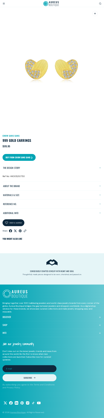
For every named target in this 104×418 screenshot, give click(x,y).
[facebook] (10, 231)
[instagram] (27, 403)
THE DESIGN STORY (11, 167)
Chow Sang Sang (11, 135)
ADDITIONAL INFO (11, 213)
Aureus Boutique (18, 412)
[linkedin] (16, 403)
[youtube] (39, 403)
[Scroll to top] (99, 413)
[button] (4, 3)
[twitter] (15, 231)
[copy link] (25, 231)
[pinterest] (20, 231)
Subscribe (28, 377)
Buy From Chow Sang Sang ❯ (19, 157)
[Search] (100, 3)
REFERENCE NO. (10, 204)
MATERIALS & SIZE (11, 195)
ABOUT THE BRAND (11, 186)
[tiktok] (33, 403)
